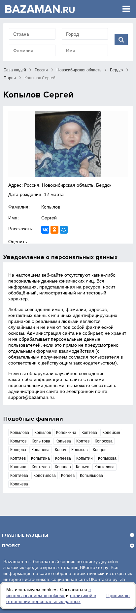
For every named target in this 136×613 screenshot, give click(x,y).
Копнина (18, 467)
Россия (41, 70)
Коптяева (19, 475)
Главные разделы (25, 535)
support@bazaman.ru (31, 397)
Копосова (104, 441)
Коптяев (18, 458)
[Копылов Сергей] (68, 144)
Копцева (18, 449)
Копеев (68, 475)
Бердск (116, 70)
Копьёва (63, 441)
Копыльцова (91, 475)
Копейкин (111, 432)
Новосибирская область (78, 70)
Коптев (82, 441)
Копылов (50, 207)
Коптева (89, 432)
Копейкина (66, 432)
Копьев (82, 467)
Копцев (99, 449)
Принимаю (118, 595)
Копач (60, 449)
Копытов (18, 441)
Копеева (63, 458)
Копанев (63, 467)
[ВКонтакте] (45, 230)
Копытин (84, 458)
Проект (11, 546)
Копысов (79, 449)
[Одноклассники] (54, 230)
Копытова (41, 441)
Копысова (107, 458)
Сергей (49, 217)
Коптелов (41, 467)
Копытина (40, 458)
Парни (10, 78)
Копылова (19, 432)
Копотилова (44, 475)
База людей (15, 70)
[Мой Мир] (64, 230)
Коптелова (104, 467)
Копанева (40, 449)
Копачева (19, 484)
